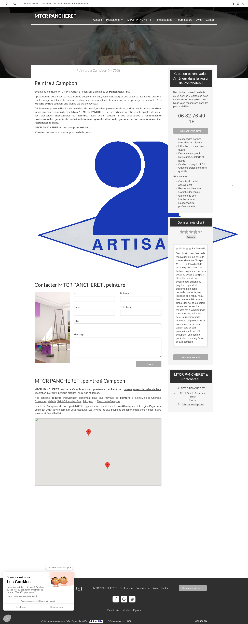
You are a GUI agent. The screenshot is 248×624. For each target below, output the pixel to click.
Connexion (201, 620)
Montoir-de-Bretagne (108, 401)
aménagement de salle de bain (142, 389)
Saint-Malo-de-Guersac (148, 397)
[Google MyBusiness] (238, 4)
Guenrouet (40, 401)
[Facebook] (233, 4)
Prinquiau (88, 401)
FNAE (129, 621)
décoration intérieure (46, 392)
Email (77, 307)
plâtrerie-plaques (67, 392)
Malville (52, 401)
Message (79, 334)
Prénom (124, 293)
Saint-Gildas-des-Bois (69, 401)
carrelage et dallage (88, 392)
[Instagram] (243, 4)
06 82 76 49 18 (191, 118)
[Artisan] (137, 204)
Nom (76, 293)
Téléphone (126, 307)
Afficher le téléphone (193, 404)
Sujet (76, 320)
